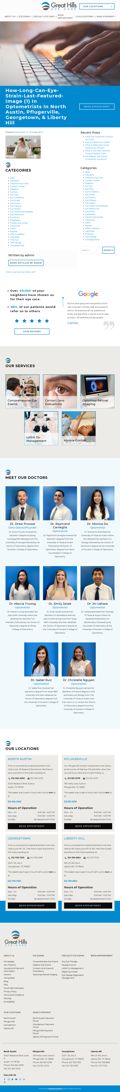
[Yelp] (20, 1079)
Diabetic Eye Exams (42, 965)
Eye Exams (24, 16)
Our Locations (84, 16)
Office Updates (17, 234)
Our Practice (10, 965)
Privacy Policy (10, 991)
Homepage (9, 961)
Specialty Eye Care (44, 16)
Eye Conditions (17, 198)
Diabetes (14, 189)
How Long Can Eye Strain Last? (21, 272)
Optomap (14, 237)
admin (40, 132)
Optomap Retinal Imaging (45, 974)
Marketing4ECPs (56, 1089)
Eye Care (14, 195)
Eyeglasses (15, 220)
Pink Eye (14, 240)
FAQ (6, 985)
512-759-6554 (74, 858)
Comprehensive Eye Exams (45, 961)
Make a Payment (105, 16)
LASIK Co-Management (73, 968)
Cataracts (14, 181)
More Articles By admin (26, 263)
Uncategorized (17, 245)
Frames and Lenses (19, 223)
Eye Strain (15, 217)
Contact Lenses (17, 186)
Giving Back (9, 978)
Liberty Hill (9, 1028)
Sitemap (7, 998)
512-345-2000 (18, 778)
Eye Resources (17, 214)
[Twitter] (12, 1079)
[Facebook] (5, 1079)
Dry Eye (14, 192)
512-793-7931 (17, 858)
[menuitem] (10, 16)
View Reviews (32, 331)
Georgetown (10, 1025)
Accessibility (9, 1002)
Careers (7, 974)
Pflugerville (9, 1021)
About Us (10, 16)
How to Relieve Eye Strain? (97, 142)
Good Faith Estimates (14, 988)
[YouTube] (16, 1079)
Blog (6, 981)
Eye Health (15, 209)
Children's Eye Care (19, 183)
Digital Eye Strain (70, 972)
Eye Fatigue (15, 206)
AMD (12, 178)
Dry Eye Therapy (69, 961)
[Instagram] (9, 1079)
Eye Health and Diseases (21, 212)
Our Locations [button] (93, 6)
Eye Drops (15, 200)
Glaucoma (15, 226)
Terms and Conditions (14, 995)
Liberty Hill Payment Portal (45, 1037)
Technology (15, 243)
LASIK (13, 228)
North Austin (10, 1018)
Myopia (13, 231)
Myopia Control (69, 965)
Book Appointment (65, 16)
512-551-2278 (74, 778)
